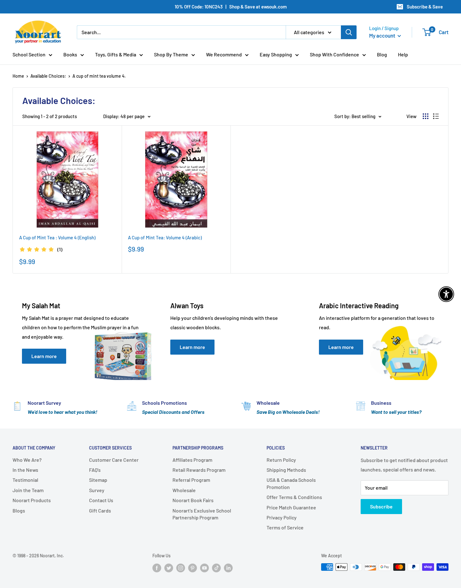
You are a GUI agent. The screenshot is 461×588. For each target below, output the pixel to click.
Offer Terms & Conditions (294, 497)
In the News (25, 470)
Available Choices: (48, 76)
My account (382, 35)
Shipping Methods (286, 470)
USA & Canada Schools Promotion (291, 483)
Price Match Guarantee (291, 507)
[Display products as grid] (425, 116)
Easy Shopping (276, 54)
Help (403, 54)
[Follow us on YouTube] (204, 567)
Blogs (19, 510)
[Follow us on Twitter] (168, 567)
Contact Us (101, 500)
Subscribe (381, 506)
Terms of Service (285, 527)
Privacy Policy (282, 517)
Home (18, 76)
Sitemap (98, 480)
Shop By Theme (171, 54)
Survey (96, 490)
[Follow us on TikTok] (216, 567)
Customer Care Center (114, 460)
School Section (29, 54)
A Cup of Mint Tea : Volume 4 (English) (57, 237)
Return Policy (281, 460)
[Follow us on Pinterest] (192, 567)
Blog (382, 54)
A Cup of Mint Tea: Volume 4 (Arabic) (165, 237)
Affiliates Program (192, 460)
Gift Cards (100, 510)
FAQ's (95, 470)
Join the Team (28, 490)
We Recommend (224, 54)
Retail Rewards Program (198, 470)
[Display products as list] (436, 116)
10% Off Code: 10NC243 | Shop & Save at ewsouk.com (231, 6)
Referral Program (191, 480)
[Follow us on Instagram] (180, 567)
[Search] (349, 32)
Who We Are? (27, 460)
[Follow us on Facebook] (156, 567)
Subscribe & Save (425, 6)
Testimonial (25, 480)
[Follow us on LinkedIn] (228, 567)
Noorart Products (32, 500)
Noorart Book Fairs (193, 500)
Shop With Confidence (334, 54)
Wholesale (184, 490)
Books (70, 54)
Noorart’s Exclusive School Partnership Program (201, 513)
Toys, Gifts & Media (115, 54)
